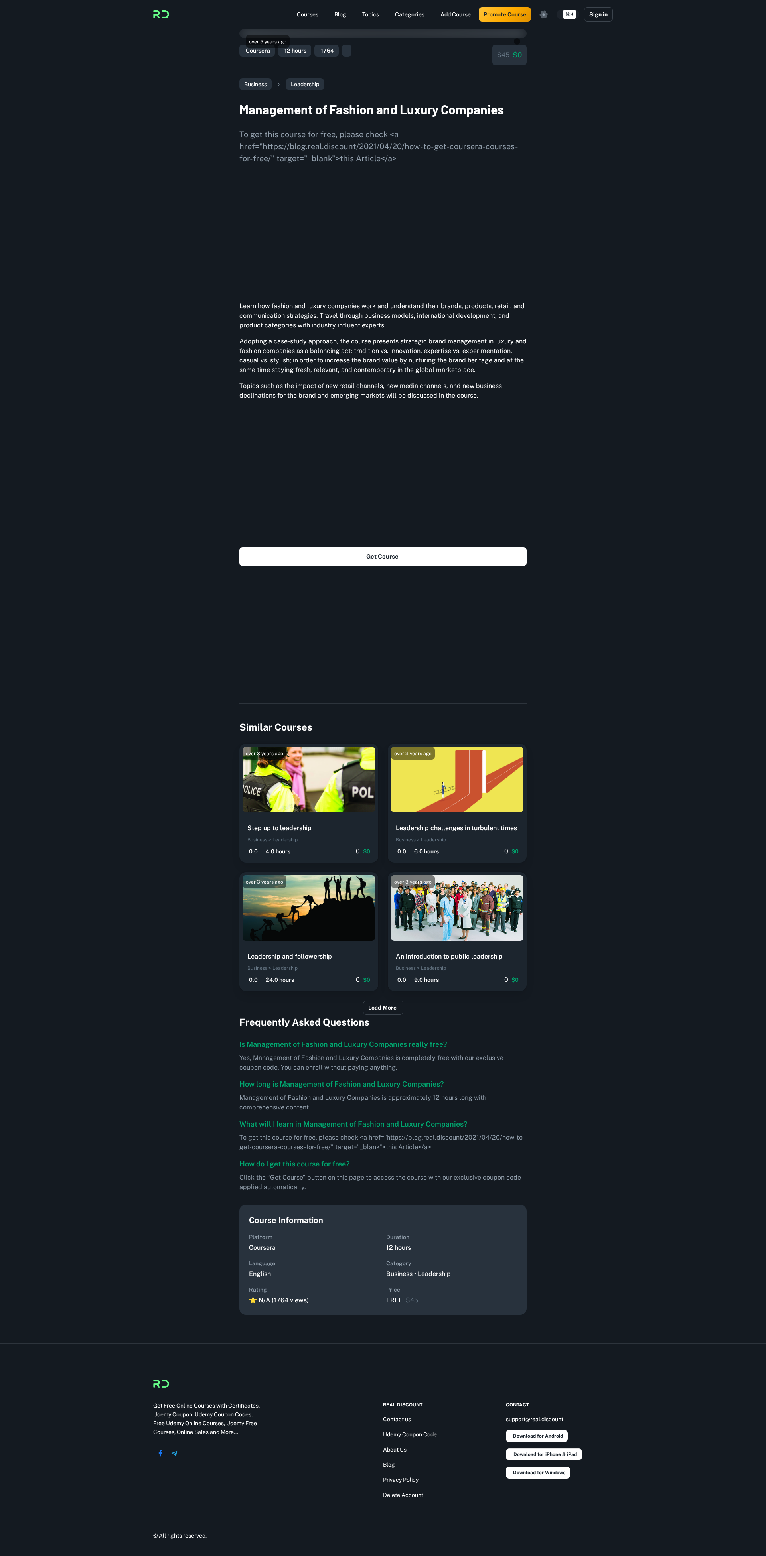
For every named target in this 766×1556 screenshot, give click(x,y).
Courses (307, 14)
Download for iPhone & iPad (545, 1454)
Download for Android (538, 1436)
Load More (382, 1008)
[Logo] (161, 14)
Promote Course (505, 14)
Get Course (382, 556)
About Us (395, 1449)
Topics (370, 14)
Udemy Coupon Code (410, 1434)
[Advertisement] (383, 230)
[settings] (544, 14)
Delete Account (403, 1495)
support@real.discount (534, 1419)
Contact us (397, 1419)
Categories (409, 14)
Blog (340, 14)
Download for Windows (539, 1472)
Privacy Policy (401, 1480)
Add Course (455, 14)
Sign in (598, 14)
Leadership (305, 84)
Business (255, 84)
